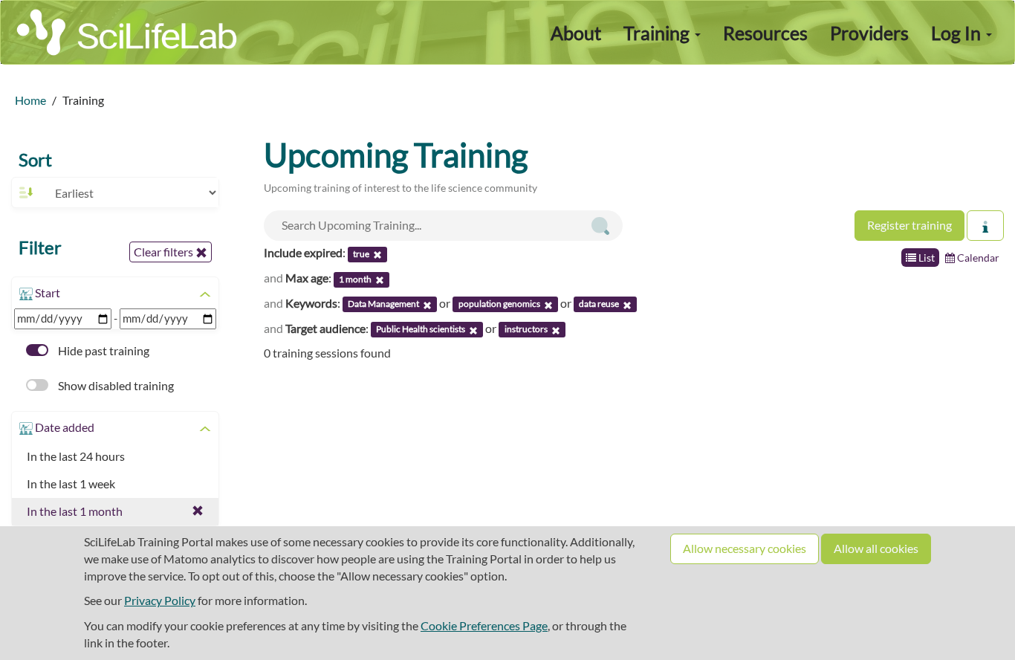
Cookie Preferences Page (484, 625)
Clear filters (164, 252)
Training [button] (658, 33)
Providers (869, 33)
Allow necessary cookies (744, 548)
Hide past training (102, 350)
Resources (765, 33)
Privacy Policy (159, 600)
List (925, 257)
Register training (909, 225)
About (576, 33)
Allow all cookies (876, 548)
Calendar (977, 257)
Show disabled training (115, 385)
